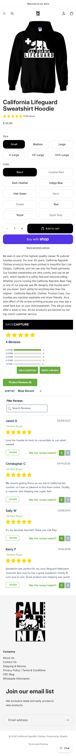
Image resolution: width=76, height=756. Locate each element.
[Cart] (72, 13)
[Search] (12, 13)
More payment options (38, 247)
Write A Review (50, 370)
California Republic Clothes (31, 736)
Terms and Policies (38, 744)
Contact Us (9, 662)
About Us (8, 657)
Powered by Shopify (57, 736)
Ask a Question (27, 370)
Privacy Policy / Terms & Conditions (24, 670)
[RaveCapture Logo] (17, 324)
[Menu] (4, 13)
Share (13, 452)
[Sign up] (67, 720)
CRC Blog (8, 674)
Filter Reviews (15, 400)
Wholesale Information (16, 678)
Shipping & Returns (14, 666)
